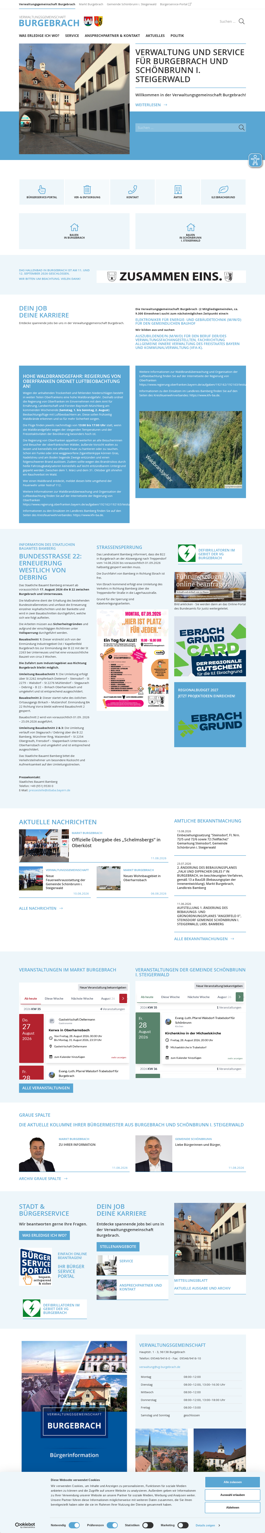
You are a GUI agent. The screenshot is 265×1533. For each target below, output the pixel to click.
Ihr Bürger (71, 1266)
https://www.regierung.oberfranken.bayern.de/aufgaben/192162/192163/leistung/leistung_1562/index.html (96, 504)
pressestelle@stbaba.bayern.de (49, 790)
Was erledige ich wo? (39, 36)
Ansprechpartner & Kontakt (112, 36)
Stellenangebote (118, 1246)
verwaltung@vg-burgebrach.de (159, 1367)
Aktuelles (155, 36)
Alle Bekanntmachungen (201, 938)
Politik (177, 36)
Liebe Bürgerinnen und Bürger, (198, 1145)
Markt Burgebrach (91, 4)
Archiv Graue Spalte (40, 1178)
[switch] (112, 1525)
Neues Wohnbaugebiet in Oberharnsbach (142, 878)
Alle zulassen (233, 1482)
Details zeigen (205, 1525)
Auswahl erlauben (232, 1494)
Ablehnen (232, 1507)
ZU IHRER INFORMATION (77, 1145)
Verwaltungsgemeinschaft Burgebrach (47, 4)
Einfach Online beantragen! (72, 1255)
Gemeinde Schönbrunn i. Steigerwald (131, 4)
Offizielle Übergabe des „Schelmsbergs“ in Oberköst (116, 843)
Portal (66, 1276)
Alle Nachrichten (38, 908)
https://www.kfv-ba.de (88, 515)
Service (72, 36)
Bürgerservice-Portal (173, 4)
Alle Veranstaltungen (46, 1087)
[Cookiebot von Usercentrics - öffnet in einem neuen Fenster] (25, 1525)
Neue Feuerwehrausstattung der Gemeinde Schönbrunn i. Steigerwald (65, 882)
